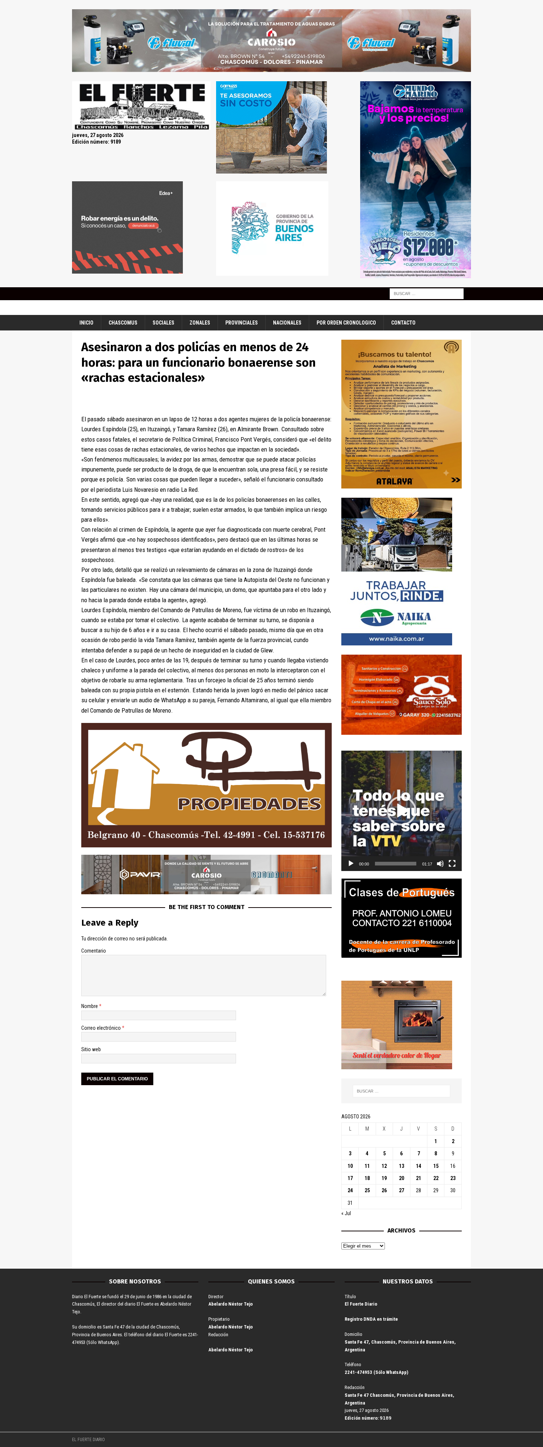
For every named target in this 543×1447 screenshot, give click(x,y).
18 (367, 1178)
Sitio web (91, 1049)
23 (452, 1178)
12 (384, 1166)
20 (401, 1178)
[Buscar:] (427, 293)
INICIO (86, 323)
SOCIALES (163, 323)
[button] (401, 811)
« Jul (346, 1213)
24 (350, 1190)
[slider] (395, 863)
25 (367, 1190)
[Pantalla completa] (452, 863)
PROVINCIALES (241, 323)
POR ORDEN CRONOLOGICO (346, 323)
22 (435, 1178)
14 (418, 1166)
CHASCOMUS (123, 323)
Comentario (93, 951)
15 (435, 1166)
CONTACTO (403, 323)
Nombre (90, 1006)
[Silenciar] (440, 863)
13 (401, 1166)
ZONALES (199, 323)
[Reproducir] (351, 863)
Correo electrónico (101, 1028)
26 (384, 1190)
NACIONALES (287, 323)
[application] (401, 811)
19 (384, 1178)
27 (401, 1190)
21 (418, 1178)
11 (367, 1166)
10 (350, 1166)
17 (350, 1178)
